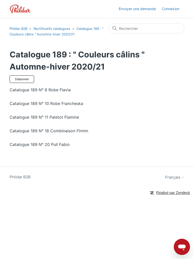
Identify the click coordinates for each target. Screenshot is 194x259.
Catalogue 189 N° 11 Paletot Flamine (44, 117)
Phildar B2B (18, 29)
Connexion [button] (170, 9)
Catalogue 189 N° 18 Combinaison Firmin (49, 130)
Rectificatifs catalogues (52, 29)
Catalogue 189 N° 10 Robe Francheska (46, 103)
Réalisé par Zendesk (173, 192)
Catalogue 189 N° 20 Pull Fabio (40, 144)
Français (173, 177)
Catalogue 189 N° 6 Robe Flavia (40, 89)
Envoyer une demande (137, 9)
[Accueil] (20, 9)
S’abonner (22, 79)
